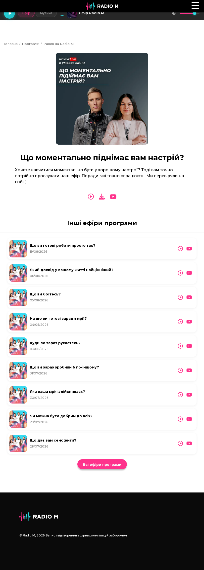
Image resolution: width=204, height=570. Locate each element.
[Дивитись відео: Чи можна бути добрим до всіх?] (189, 419)
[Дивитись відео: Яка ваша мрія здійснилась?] (189, 394)
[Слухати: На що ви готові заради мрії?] (180, 321)
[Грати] (9, 13)
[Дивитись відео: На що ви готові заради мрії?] (189, 321)
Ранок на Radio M (59, 44)
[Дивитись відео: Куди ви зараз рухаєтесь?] (189, 346)
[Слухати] (91, 196)
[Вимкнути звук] (173, 13)
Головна (11, 44)
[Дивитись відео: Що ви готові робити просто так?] (189, 248)
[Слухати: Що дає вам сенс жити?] (180, 443)
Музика (46, 13)
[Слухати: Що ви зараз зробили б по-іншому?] (180, 370)
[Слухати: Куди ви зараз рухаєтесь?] (180, 346)
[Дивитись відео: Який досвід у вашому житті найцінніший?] (189, 273)
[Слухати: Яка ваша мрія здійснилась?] (180, 394)
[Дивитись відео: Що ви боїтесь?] (189, 297)
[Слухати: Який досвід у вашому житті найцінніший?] (180, 273)
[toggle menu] (195, 5)
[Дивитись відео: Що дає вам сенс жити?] (189, 443)
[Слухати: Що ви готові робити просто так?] (180, 248)
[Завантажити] (102, 196)
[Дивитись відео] (113, 196)
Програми (30, 44)
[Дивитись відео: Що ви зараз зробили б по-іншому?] (189, 370)
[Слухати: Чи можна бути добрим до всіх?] (180, 419)
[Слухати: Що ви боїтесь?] (180, 297)
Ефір (26, 13)
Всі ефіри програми (102, 464)
